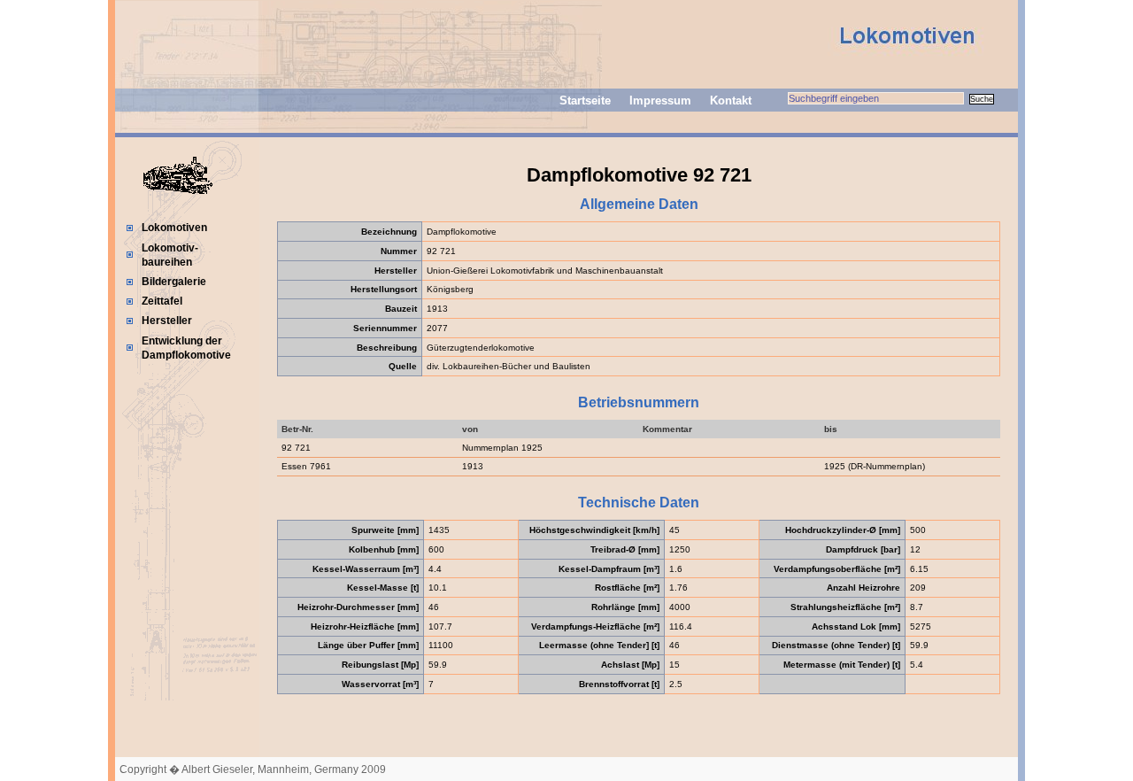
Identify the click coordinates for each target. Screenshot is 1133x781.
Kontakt (730, 100)
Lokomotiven (174, 227)
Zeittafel (162, 301)
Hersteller (167, 320)
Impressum (660, 100)
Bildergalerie (174, 281)
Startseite (585, 100)
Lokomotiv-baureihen (170, 255)
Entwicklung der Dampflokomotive (186, 348)
